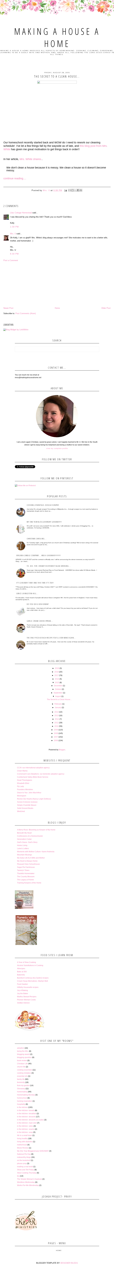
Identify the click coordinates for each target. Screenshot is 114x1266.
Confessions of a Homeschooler (30, 836)
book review (22, 1060)
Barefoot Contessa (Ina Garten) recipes (33, 978)
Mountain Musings (24, 855)
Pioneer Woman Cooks (26, 1000)
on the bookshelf (23, 1160)
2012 (57, 719)
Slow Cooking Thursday (26, 1173)
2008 (56, 733)
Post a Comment (10, 260)
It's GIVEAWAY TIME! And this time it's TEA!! (35, 582)
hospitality (21, 1104)
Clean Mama (22, 771)
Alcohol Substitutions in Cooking (30, 965)
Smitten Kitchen (23, 1003)
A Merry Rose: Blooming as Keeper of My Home (36, 830)
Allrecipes (21, 969)
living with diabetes (25, 1142)
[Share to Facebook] (78, 190)
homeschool (22, 1098)
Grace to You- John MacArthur (29, 793)
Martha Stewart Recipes (26, 997)
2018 (56, 672)
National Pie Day (24, 1154)
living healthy (22, 1138)
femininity (21, 1082)
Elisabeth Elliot (23, 783)
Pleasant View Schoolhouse (28, 864)
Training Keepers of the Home (29, 883)
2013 (56, 715)
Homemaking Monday (26, 1095)
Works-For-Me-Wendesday (28, 1185)
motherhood (22, 1145)
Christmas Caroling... (36, 538)
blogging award (23, 1054)
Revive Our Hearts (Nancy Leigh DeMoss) (34, 799)
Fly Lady (20, 786)
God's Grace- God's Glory (27, 842)
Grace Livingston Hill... (27, 593)
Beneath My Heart (24, 833)
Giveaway (21, 1089)
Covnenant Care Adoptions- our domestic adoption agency (40, 774)
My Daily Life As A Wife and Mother (31, 858)
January (58, 707)
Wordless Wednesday (26, 1182)
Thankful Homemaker (25, 873)
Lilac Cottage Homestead (21, 213)
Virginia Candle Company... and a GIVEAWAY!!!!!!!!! (38, 555)
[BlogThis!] (72, 190)
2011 (56, 723)
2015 (57, 683)
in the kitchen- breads (25, 1110)
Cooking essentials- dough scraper (43, 505)
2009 (56, 730)
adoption (20, 1048)
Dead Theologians (24, 780)
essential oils (22, 1076)
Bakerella (21, 975)
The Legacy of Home (25, 880)
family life (21, 1079)
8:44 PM (14, 254)
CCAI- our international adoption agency (33, 768)
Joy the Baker (22, 993)
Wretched (21, 811)
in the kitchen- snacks (25, 1129)
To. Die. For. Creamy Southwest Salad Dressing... (49, 566)
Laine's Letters (23, 848)
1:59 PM (14, 227)
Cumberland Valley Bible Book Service (32, 777)
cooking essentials (24, 1070)
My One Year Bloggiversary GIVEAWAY (33, 1151)
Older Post (106, 308)
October (58, 689)
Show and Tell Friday (25, 1170)
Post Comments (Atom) (25, 313)
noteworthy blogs (24, 1157)
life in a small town (24, 1135)
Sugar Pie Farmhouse (26, 867)
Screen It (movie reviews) (27, 802)
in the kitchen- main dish (27, 1123)
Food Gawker (22, 984)
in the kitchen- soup (25, 1132)
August (58, 696)
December (58, 686)
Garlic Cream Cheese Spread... (40, 621)
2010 (56, 726)
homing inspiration (24, 1101)
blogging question (24, 1057)
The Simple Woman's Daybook (29, 1179)
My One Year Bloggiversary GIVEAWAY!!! (44, 521)
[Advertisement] (57, 284)
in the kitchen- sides (25, 1126)
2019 (57, 668)
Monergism (21, 796)
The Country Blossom (25, 877)
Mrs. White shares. (31, 159)
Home (57, 308)
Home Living (22, 845)
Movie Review (22, 1148)
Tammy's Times (23, 870)
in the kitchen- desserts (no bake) (30, 1120)
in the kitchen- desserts (26, 1117)
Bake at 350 (22, 972)
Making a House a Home (57, 37)
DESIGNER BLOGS (69, 1263)
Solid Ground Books (25, 808)
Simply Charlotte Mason (26, 805)
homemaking (22, 1092)
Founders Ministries (25, 789)
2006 (56, 740)
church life (21, 1067)
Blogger (62, 750)
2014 (56, 712)
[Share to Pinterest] (80, 190)
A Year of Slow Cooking (26, 962)
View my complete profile (57, 448)
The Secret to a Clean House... (59, 699)
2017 (56, 675)
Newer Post (8, 308)
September (58, 693)
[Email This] (69, 190)
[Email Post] (65, 190)
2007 (56, 737)
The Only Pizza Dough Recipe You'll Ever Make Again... (51, 637)
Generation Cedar (24, 839)
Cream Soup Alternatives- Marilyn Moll (32, 981)
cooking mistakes (24, 1073)
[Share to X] (75, 190)
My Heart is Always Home (27, 861)
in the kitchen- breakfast (26, 1114)
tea (18, 1176)
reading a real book (25, 1167)
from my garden (23, 1085)
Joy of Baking (22, 990)
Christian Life (22, 1064)
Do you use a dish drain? (38, 604)
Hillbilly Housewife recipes (27, 987)
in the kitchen (22, 1107)
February (58, 704)
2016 (57, 679)
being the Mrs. (22, 1051)
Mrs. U (13, 234)
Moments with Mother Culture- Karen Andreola (35, 852)
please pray (22, 1163)
